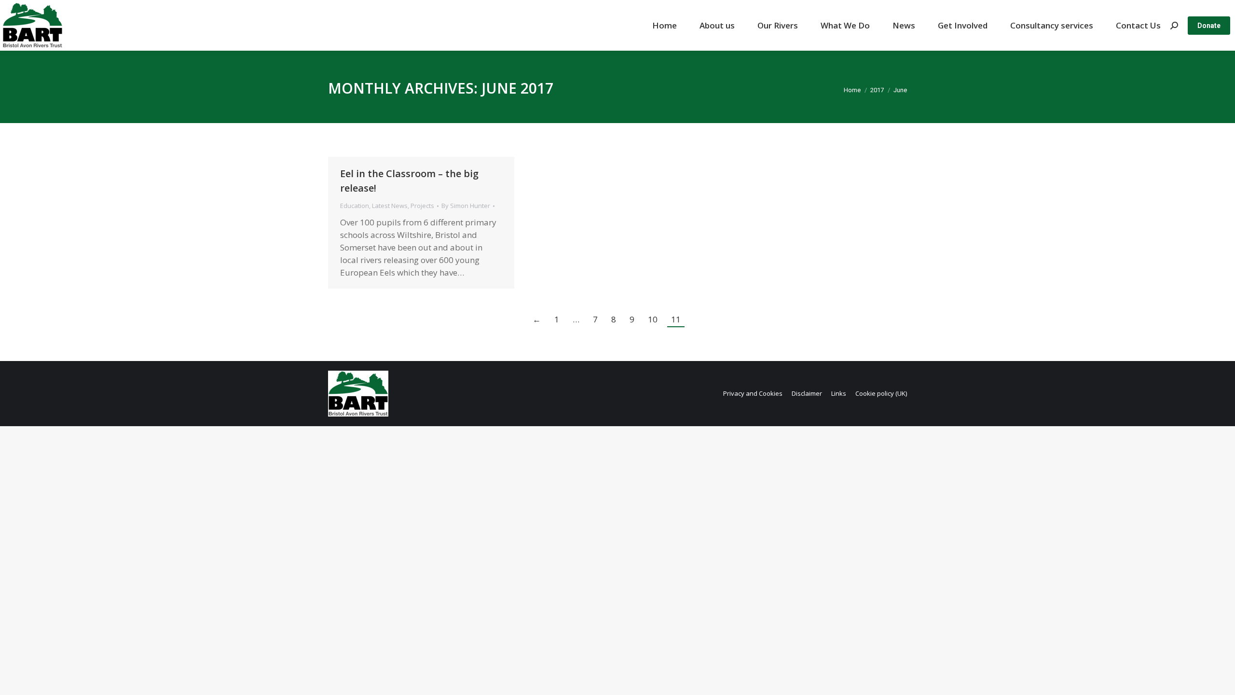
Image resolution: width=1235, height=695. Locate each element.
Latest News (390, 205)
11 (676, 319)
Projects (422, 205)
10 (653, 319)
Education (354, 205)
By (465, 205)
